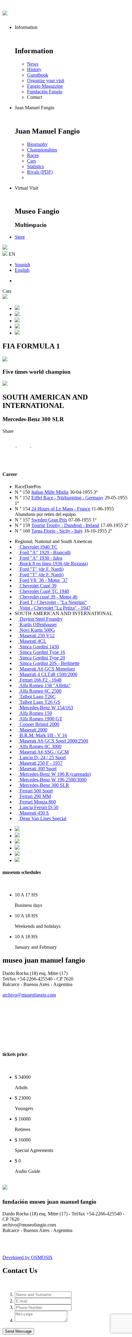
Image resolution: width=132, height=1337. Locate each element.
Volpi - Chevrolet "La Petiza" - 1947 (54, 607)
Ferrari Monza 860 (37, 801)
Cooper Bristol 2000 (38, 724)
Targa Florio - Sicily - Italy (57, 531)
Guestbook (37, 75)
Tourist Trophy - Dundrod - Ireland (65, 525)
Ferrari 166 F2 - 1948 (39, 680)
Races (33, 155)
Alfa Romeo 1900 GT (40, 718)
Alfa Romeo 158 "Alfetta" (44, 685)
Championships (42, 149)
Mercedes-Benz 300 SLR (43, 785)
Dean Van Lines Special (42, 818)
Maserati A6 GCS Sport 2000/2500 (53, 740)
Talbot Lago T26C (37, 696)
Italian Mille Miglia (49, 492)
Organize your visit (45, 80)
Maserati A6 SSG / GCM (43, 752)
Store (20, 237)
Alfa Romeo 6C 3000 (39, 746)
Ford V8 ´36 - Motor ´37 (43, 580)
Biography (37, 144)
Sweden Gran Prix (49, 519)
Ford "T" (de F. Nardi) (41, 569)
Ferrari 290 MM (34, 796)
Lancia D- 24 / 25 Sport (42, 757)
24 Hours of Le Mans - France (60, 508)
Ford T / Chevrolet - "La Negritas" (52, 602)
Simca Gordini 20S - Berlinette (49, 663)
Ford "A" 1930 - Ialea (40, 558)
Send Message (18, 1331)
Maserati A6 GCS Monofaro (46, 668)
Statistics (35, 166)
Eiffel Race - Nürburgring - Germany (67, 497)
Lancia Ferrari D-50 (38, 807)
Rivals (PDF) (40, 172)
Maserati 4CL (32, 641)
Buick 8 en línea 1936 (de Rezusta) (53, 563)
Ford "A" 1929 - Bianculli (44, 552)
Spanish (22, 264)
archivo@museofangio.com (29, 994)
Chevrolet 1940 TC (37, 547)
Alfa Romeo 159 (35, 713)
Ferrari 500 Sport (35, 790)
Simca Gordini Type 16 (41, 652)
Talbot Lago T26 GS (39, 702)
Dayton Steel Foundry (40, 619)
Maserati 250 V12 (36, 635)
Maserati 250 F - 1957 (40, 763)
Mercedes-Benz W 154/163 (45, 707)
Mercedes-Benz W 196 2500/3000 (52, 779)
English (22, 270)
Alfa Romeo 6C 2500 (39, 691)
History (34, 69)
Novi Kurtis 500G (36, 630)
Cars (31, 160)
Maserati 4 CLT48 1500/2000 (47, 674)
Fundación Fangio (44, 91)
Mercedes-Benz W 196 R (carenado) (54, 774)
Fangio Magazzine (45, 86)
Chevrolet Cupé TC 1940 (43, 591)
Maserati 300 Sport (37, 768)
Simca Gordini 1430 (38, 646)
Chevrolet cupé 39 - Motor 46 (47, 596)
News (32, 63)
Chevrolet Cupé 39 (37, 585)
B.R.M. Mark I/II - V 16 (42, 735)
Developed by (27, 1257)
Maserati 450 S (33, 812)
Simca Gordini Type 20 (41, 657)
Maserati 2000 (32, 729)
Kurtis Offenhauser (37, 624)
